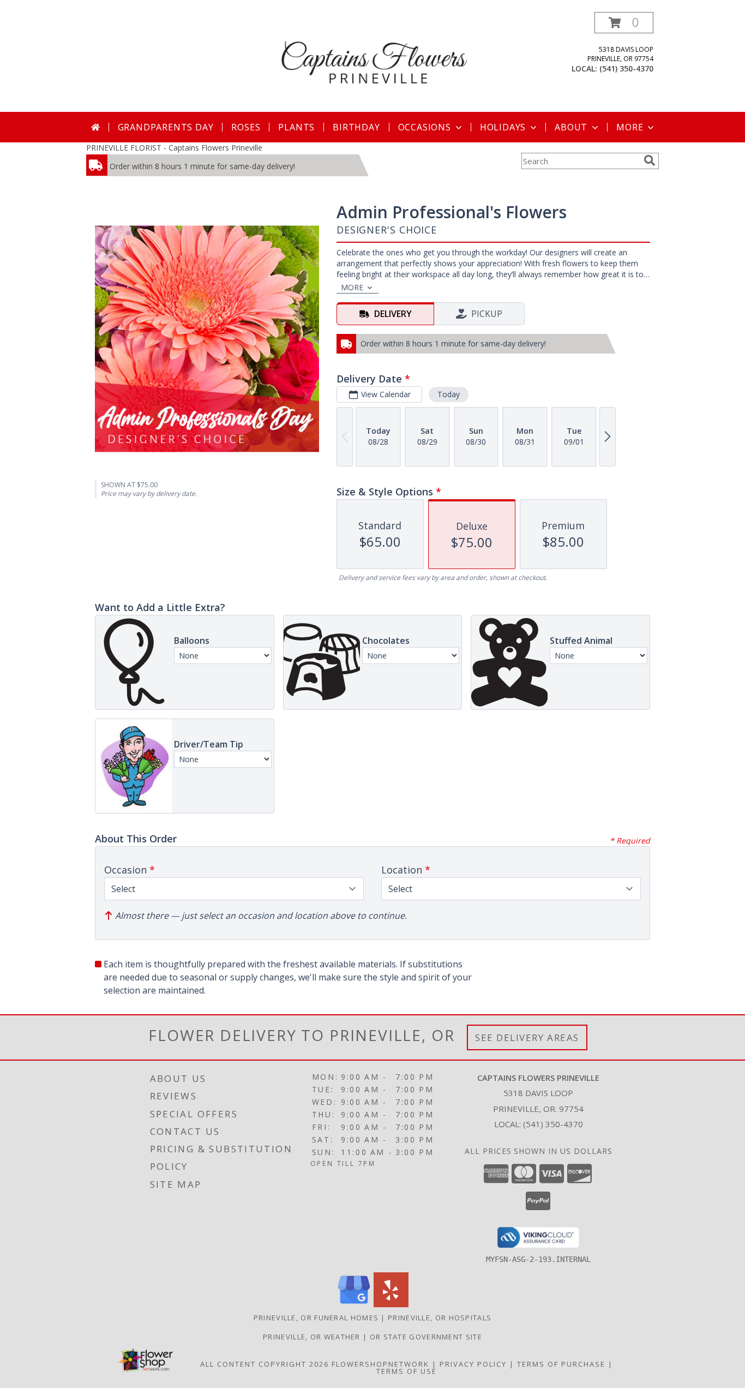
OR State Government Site (426, 1337)
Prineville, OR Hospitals (439, 1318)
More (629, 127)
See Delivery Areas (527, 1037)
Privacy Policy (473, 1364)
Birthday (356, 127)
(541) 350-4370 (626, 68)
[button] (623, 22)
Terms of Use (406, 1371)
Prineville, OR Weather (312, 1337)
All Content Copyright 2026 (264, 1364)
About (571, 127)
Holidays (503, 127)
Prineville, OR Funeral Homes (316, 1318)
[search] (649, 160)
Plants (296, 127)
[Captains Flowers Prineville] (373, 62)
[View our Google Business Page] (354, 1304)
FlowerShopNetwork (380, 1364)
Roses (245, 127)
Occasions (424, 127)
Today (448, 394)
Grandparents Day (166, 127)
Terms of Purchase (561, 1364)
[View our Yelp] (391, 1304)
